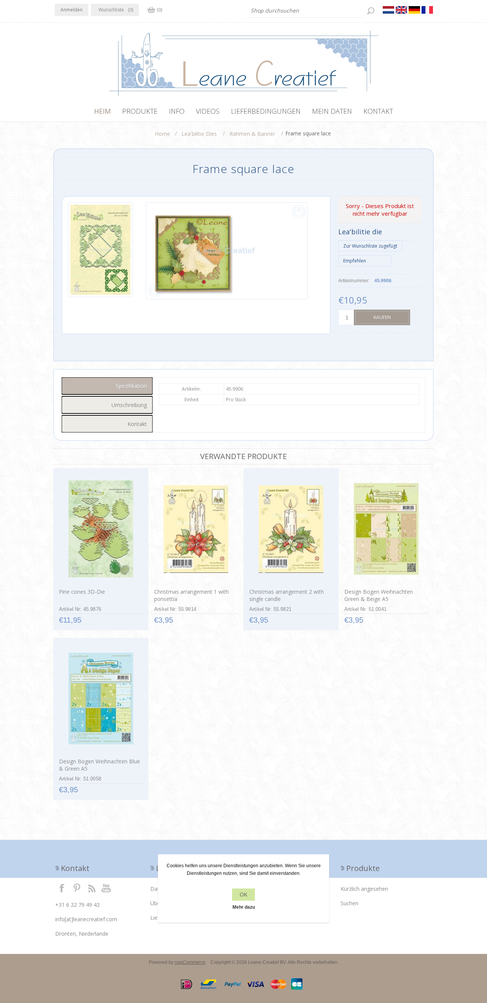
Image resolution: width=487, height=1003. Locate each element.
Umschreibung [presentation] (129, 405)
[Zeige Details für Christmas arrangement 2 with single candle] (291, 529)
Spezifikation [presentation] (131, 385)
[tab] (107, 385)
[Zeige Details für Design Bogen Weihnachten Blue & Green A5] (100, 699)
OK (243, 895)
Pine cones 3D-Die (82, 591)
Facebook (62, 887)
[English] (401, 10)
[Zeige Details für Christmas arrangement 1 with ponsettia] (196, 529)
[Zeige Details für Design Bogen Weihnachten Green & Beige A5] (386, 529)
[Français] (427, 10)
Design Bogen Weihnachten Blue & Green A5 (99, 765)
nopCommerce (190, 962)
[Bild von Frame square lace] (100, 250)
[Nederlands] (388, 10)
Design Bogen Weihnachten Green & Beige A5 (378, 595)
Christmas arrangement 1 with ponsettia (191, 595)
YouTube (106, 887)
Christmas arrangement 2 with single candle (286, 595)
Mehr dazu (243, 907)
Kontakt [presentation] (137, 424)
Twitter (77, 887)
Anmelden (71, 9)
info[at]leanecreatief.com (86, 919)
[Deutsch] (414, 10)
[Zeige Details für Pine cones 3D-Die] (100, 529)
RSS (91, 887)
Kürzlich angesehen (364, 888)
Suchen (349, 903)
